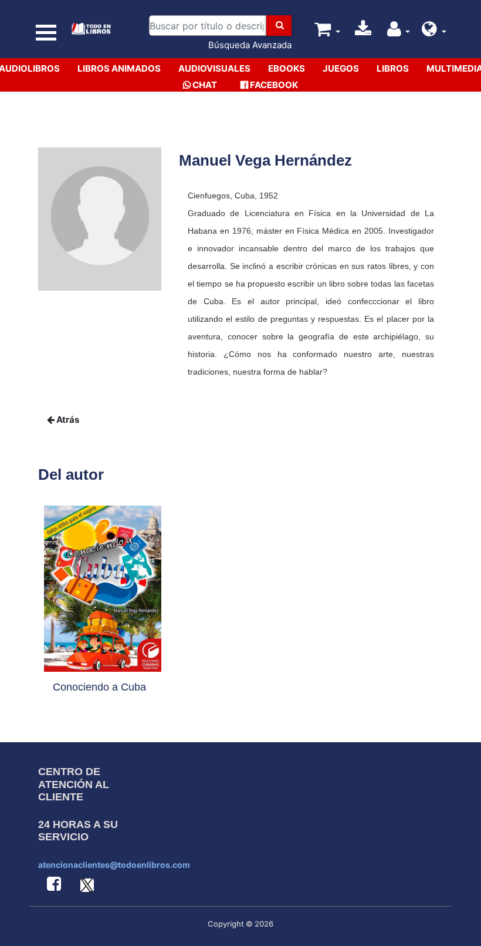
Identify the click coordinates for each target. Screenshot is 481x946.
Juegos (341, 68)
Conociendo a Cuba (99, 687)
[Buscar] (279, 25)
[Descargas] (363, 32)
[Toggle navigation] (46, 32)
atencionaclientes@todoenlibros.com (114, 865)
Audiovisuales (214, 68)
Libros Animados (119, 68)
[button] (434, 32)
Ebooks (286, 68)
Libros (393, 68)
